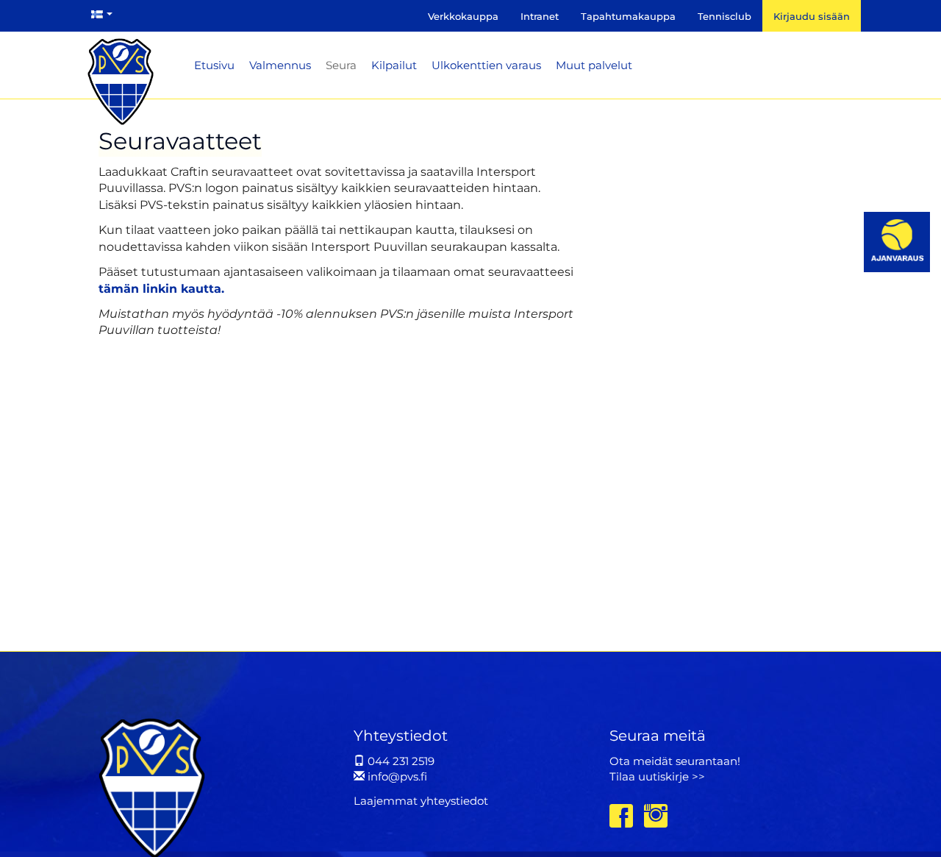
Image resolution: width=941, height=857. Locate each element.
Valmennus (280, 65)
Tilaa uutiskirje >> (657, 776)
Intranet (539, 16)
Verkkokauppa (463, 16)
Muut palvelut (594, 65)
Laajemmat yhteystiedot (421, 801)
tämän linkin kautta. (161, 289)
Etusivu (214, 65)
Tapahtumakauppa (628, 16)
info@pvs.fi (396, 776)
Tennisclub (724, 16)
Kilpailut (394, 65)
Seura (341, 65)
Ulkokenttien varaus (486, 65)
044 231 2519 (399, 761)
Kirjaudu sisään (811, 16)
